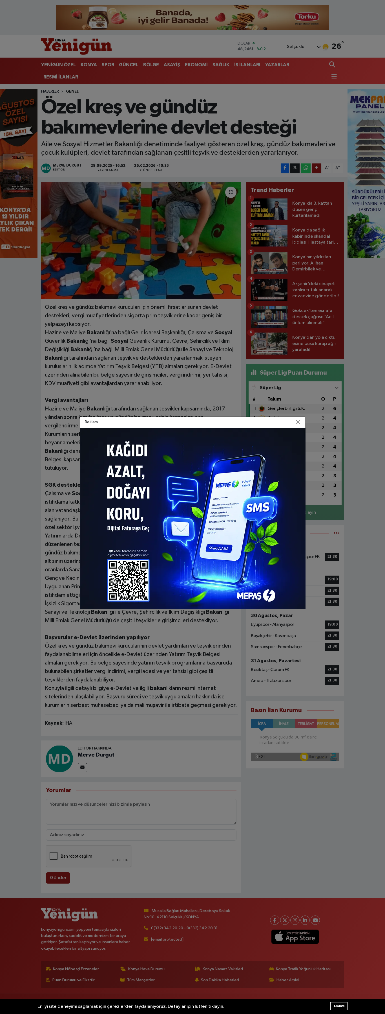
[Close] (298, 422)
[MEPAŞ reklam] (193, 518)
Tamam (338, 1006)
